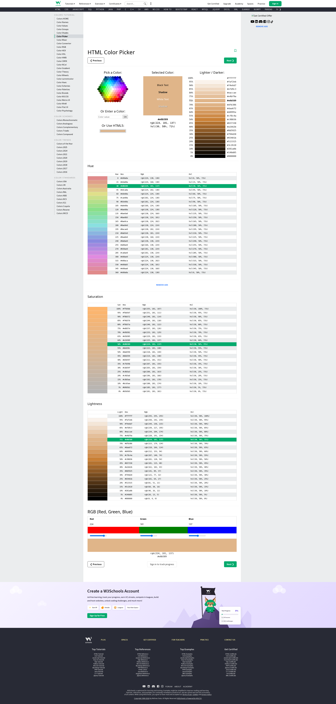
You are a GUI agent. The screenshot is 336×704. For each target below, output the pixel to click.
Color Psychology (64, 110)
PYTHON (100, 9)
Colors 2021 (62, 154)
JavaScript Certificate (231, 658)
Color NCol (62, 64)
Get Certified (213, 3)
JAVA (110, 9)
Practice (261, 3)
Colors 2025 (62, 147)
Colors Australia (64, 188)
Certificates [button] (114, 3)
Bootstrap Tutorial (99, 668)
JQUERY (216, 9)
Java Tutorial (98, 672)
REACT (194, 9)
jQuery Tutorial (99, 675)
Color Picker (62, 36)
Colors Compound (65, 134)
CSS (66, 9)
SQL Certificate (231, 662)
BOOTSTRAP (181, 9)
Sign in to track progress (162, 564)
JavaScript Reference (143, 658)
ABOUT (177, 686)
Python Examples (187, 664)
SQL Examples (187, 662)
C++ (132, 9)
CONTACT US (229, 639)
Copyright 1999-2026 (141, 698)
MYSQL (205, 9)
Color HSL (61, 54)
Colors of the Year (65, 143)
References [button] (84, 3)
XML (236, 9)
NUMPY (257, 9)
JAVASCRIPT (78, 9)
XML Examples (187, 674)
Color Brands (62, 93)
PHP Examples (187, 670)
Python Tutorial (98, 664)
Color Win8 (62, 103)
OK (125, 116)
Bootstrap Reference (143, 666)
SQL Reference (143, 660)
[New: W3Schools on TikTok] (272, 21)
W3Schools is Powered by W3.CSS (189, 698)
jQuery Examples (187, 675)
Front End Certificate (231, 660)
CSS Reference (143, 656)
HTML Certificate (231, 654)
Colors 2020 (62, 157)
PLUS (103, 639)
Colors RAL (62, 192)
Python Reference (143, 662)
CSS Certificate (231, 656)
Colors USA (62, 181)
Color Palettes (63, 89)
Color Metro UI (63, 100)
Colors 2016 (62, 172)
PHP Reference (143, 668)
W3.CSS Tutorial (98, 666)
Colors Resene (63, 209)
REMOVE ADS (162, 285)
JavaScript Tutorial (98, 658)
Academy (239, 3)
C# (139, 9)
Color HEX (61, 50)
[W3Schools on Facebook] (264, 21)
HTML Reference (142, 654)
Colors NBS (62, 195)
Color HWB (62, 57)
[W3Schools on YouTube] (252, 21)
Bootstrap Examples (187, 668)
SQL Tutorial (98, 662)
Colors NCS (62, 199)
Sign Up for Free (97, 615)
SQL (90, 9)
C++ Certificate (231, 672)
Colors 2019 (62, 161)
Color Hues (62, 82)
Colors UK (61, 185)
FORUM (168, 686)
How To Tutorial (98, 660)
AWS (147, 9)
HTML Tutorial (98, 654)
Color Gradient (63, 68)
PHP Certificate (231, 666)
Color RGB (61, 47)
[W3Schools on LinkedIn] (256, 21)
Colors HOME (63, 18)
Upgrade (227, 3)
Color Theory (63, 71)
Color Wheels (63, 75)
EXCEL (227, 9)
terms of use (187, 694)
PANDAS (268, 9)
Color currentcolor (65, 78)
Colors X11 (61, 202)
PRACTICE (204, 639)
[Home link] (58, 3)
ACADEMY (187, 686)
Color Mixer (62, 40)
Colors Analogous (65, 123)
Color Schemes (63, 86)
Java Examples (187, 672)
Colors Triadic (63, 130)
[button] (145, 3)
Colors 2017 (62, 168)
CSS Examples (187, 656)
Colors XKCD (62, 213)
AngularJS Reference (143, 674)
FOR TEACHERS (178, 639)
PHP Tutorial (98, 670)
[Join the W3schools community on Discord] (261, 21)
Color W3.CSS (63, 96)
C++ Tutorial (99, 674)
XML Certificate (231, 675)
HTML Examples (187, 654)
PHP (119, 9)
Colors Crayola (63, 206)
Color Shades (62, 32)
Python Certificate (231, 664)
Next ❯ (230, 60)
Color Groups (63, 29)
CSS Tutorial (98, 656)
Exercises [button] (99, 3)
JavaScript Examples (187, 658)
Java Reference (143, 672)
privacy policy (206, 694)
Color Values (62, 25)
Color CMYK (62, 61)
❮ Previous (96, 60)
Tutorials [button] (69, 3)
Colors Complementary (67, 127)
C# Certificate (230, 674)
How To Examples (187, 660)
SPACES (124, 639)
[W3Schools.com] (88, 641)
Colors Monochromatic (67, 120)
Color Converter (64, 43)
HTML (58, 9)
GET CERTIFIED (149, 639)
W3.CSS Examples (187, 666)
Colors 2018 (62, 165)
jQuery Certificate (231, 668)
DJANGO (246, 9)
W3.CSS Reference (143, 664)
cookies (195, 694)
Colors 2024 (62, 150)
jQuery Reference (143, 675)
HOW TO (168, 9)
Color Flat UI (62, 107)
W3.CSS (156, 9)
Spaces (250, 3)
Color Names (62, 22)
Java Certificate (231, 670)
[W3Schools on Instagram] (268, 21)
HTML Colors (142, 670)
